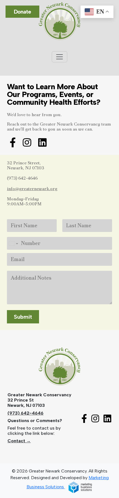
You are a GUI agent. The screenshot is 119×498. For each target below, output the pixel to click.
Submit (23, 316)
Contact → (19, 440)
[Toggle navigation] (59, 56)
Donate (22, 11)
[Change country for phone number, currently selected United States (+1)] (13, 243)
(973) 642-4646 (22, 178)
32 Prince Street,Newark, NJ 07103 (25, 165)
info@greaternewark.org (32, 188)
